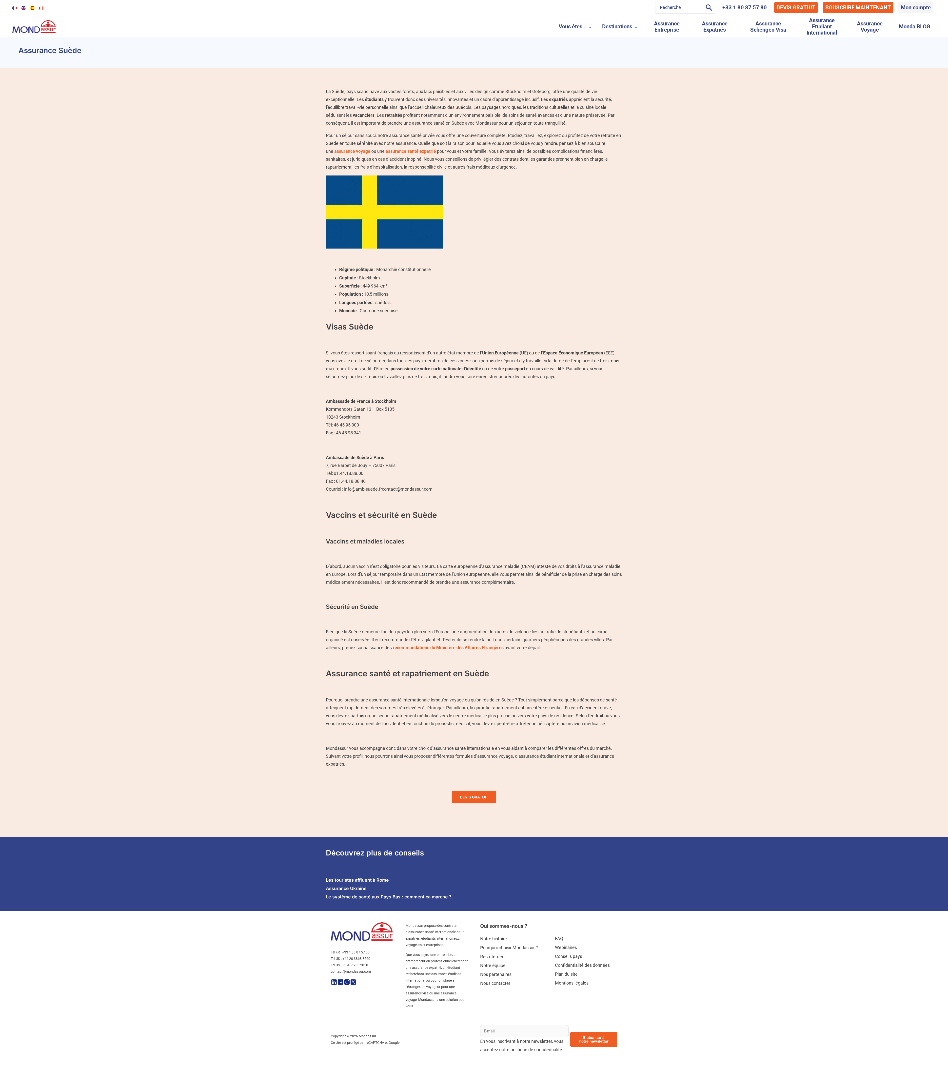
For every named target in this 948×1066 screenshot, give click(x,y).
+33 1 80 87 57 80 (744, 7)
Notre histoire (493, 938)
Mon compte (916, 7)
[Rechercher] (709, 7)
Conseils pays (568, 956)
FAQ (559, 938)
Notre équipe (493, 965)
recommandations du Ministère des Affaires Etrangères (448, 647)
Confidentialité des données (582, 965)
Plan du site (566, 974)
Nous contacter (495, 983)
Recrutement (493, 956)
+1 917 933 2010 (355, 965)
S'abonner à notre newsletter (594, 1039)
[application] (589, 26)
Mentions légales (572, 983)
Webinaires (566, 947)
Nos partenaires (496, 974)
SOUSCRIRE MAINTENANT (858, 7)
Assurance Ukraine (346, 888)
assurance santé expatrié (411, 151)
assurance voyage (352, 151)
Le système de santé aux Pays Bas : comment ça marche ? (389, 896)
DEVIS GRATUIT (796, 7)
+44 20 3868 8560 (356, 959)
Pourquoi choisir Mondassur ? (509, 947)
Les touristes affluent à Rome (357, 880)
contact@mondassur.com (351, 971)
